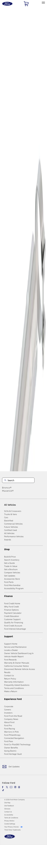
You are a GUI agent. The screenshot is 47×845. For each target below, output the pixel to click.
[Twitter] (7, 787)
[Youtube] (11, 787)
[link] (7, 803)
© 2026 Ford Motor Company (14, 800)
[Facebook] (3, 787)
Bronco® (7, 487)
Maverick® (8, 490)
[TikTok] (3, 790)
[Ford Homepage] (9, 838)
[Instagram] (15, 787)
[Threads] (19, 787)
